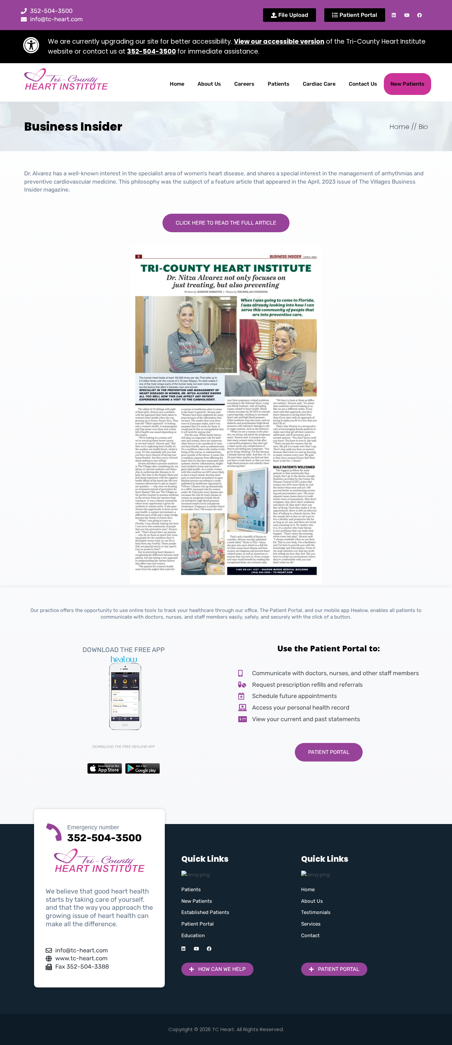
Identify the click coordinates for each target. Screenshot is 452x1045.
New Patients (407, 84)
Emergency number (93, 827)
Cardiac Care (319, 84)
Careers (244, 84)
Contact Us (363, 84)
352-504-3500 (151, 51)
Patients (279, 84)
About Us (209, 84)
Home (177, 84)
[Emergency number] (54, 831)
